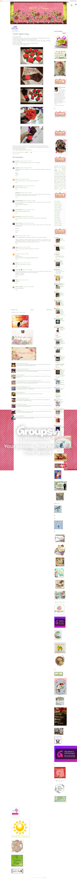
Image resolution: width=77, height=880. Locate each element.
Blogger (44, 877)
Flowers (55, 177)
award (55, 166)
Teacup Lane (57, 387)
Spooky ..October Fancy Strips (62, 239)
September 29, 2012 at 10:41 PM (25, 161)
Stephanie (17, 167)
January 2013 (56, 202)
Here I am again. (62, 349)
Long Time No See (62, 389)
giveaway (59, 177)
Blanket (55, 167)
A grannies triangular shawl (59, 366)
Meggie (16, 247)
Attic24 (56, 335)
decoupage (62, 173)
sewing (64, 185)
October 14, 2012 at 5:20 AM (23, 280)
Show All (64, 433)
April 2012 (56, 217)
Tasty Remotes (58, 397)
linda (16, 179)
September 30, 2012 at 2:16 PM (24, 263)
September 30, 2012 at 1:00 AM (26, 192)
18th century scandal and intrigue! (62, 329)
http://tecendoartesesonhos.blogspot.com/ (21, 44)
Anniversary (56, 165)
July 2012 (56, 212)
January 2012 (56, 222)
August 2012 (56, 211)
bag (63, 166)
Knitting (57, 180)
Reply (16, 164)
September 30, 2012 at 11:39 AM (24, 247)
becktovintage (18, 269)
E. (15, 254)
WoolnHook (57, 269)
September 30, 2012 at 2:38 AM (29, 200)
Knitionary (57, 245)
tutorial (55, 188)
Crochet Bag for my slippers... (21, 404)
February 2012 (57, 220)
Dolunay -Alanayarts (19, 286)
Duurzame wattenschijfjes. (62, 427)
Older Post (49, 310)
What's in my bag (57, 189)
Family (55, 176)
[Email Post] (31, 152)
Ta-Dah (57, 186)
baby (59, 166)
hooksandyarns (18, 216)
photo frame (62, 182)
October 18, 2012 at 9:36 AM (28, 286)
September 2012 (57, 209)
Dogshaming (57, 396)
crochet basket (56, 172)
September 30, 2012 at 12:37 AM (28, 186)
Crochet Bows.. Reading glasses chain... (23, 386)
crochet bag (60, 170)
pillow (62, 183)
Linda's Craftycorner (59, 283)
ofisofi (56, 379)
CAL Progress (61, 419)
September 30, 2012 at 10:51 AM (24, 235)
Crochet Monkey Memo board (21, 363)
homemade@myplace (19, 200)
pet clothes (64, 181)
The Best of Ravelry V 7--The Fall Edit (62, 247)
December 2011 (57, 224)
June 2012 (56, 214)
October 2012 (56, 207)
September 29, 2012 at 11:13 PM (25, 167)
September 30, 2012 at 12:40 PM (22, 254)
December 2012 (57, 204)
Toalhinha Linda (62, 402)
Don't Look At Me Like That (59, 175)
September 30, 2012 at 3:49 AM (27, 216)
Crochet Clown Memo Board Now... (22, 369)
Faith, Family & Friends (59, 409)
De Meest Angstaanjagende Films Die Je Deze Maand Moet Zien (59, 257)
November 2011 (57, 225)
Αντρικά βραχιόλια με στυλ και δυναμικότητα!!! (62, 342)
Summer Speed (58, 336)
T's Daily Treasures (58, 261)
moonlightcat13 (58, 300)
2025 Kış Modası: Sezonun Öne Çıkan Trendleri (62, 303)
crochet (17, 153)
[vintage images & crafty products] (58, 528)
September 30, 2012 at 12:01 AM (23, 179)
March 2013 (56, 201)
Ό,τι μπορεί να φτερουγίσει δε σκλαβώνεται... (62, 382)
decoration (57, 173)
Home (32, 310)
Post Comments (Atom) (21, 312)
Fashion (61, 176)
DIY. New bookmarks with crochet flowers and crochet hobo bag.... (28, 381)
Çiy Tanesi (17, 161)
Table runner (62, 186)
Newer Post (14, 310)
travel (63, 187)
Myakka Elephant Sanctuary (62, 294)
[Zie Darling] (59, 451)
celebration (61, 167)
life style (63, 180)
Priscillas (57, 237)
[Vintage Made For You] (60, 653)
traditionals (56, 187)
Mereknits (57, 292)
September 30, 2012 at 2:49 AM (28, 209)
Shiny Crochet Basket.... (20, 416)
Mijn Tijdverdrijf (58, 425)
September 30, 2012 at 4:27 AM (28, 223)
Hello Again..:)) (18, 410)
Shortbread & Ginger (59, 327)
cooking (55, 169)
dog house (59, 174)
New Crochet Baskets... (20, 375)
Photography (56, 183)
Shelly (16, 280)
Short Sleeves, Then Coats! (62, 411)
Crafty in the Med (18, 223)
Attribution (62, 165)
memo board (59, 181)
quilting (55, 185)
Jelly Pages (57, 254)
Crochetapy (57, 417)
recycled (59, 185)
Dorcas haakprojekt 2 (62, 320)
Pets (56, 182)
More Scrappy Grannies (62, 263)
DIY (54, 174)
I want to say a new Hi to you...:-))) (22, 398)
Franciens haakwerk (59, 318)
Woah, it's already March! (62, 277)
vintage (61, 188)
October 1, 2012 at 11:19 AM (27, 269)
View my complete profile (59, 105)
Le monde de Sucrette (59, 364)
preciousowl (57, 275)
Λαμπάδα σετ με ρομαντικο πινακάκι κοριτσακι (62, 358)
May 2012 (56, 215)
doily (63, 174)
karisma (16, 263)
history (60, 179)
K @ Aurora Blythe (18, 209)
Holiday (64, 179)
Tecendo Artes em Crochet (58, 400)
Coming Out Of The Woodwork (62, 285)
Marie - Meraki (58, 356)
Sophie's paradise (58, 339)
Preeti (16, 235)
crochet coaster (63, 172)
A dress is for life (18, 186)
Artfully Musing (58, 369)
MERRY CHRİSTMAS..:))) (20, 392)
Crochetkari (57, 308)
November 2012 (57, 206)
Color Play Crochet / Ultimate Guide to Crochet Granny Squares (59, 271)
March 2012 (56, 219)
